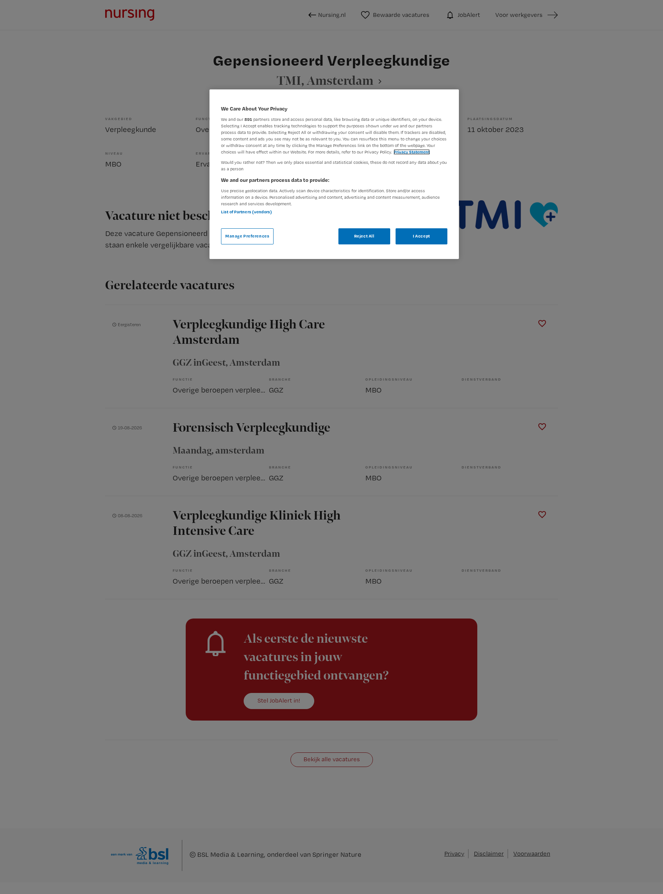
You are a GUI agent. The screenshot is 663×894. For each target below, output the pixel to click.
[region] (334, 174)
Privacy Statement (412, 152)
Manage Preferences (247, 236)
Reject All (364, 236)
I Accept (421, 236)
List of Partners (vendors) (246, 211)
